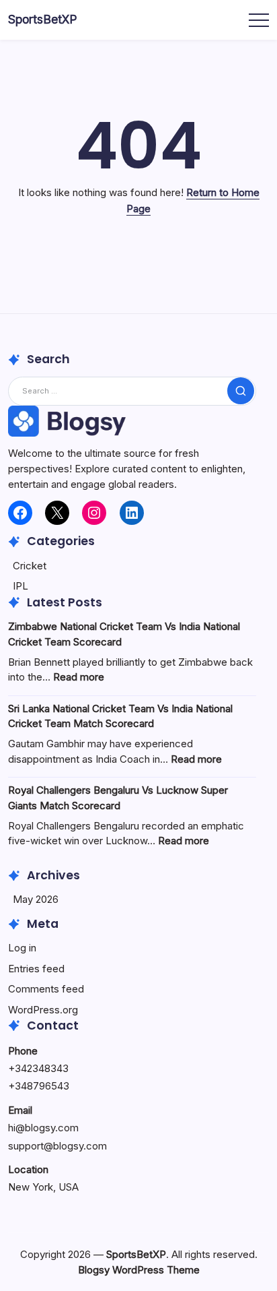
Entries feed (36, 968)
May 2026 (35, 899)
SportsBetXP (42, 19)
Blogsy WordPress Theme (139, 1269)
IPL (20, 585)
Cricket (29, 565)
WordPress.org (43, 1009)
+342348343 (38, 1068)
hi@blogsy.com (43, 1127)
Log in (22, 947)
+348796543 (38, 1085)
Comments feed (46, 988)
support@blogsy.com (57, 1145)
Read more (78, 676)
